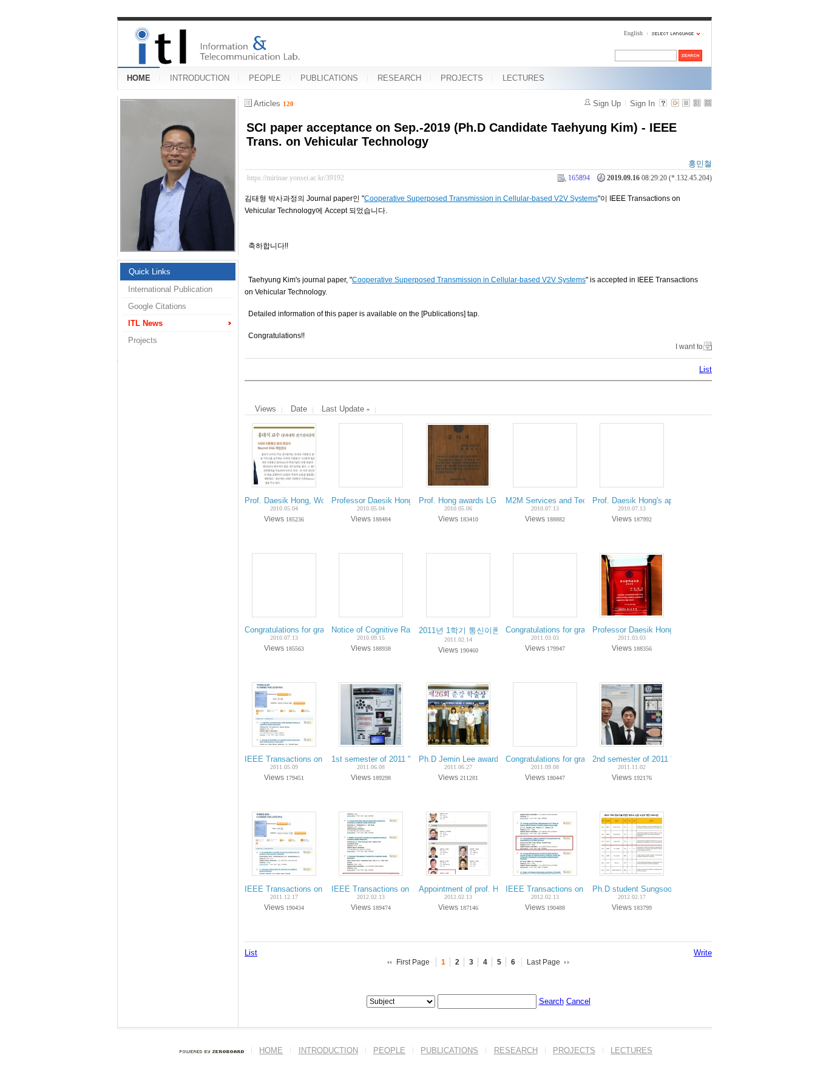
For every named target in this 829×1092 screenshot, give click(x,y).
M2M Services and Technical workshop (574, 500)
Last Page (543, 962)
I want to (689, 346)
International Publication (170, 289)
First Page (413, 962)
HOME (139, 78)
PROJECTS (462, 78)
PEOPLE (265, 78)
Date (299, 408)
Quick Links (150, 271)
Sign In (642, 103)
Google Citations (157, 306)
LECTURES (523, 78)
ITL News (145, 323)
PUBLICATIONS (329, 78)
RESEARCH (399, 78)
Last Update (344, 408)
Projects (142, 340)
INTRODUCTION (199, 78)
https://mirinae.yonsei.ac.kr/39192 (295, 178)
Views (265, 408)
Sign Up (607, 103)
